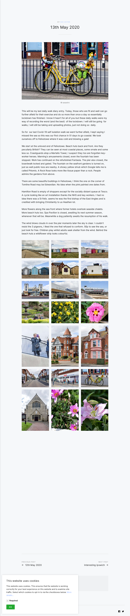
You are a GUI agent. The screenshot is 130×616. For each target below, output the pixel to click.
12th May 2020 (33, 565)
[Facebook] (119, 611)
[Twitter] (123, 611)
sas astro (65, 22)
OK (10, 607)
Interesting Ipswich (94, 565)
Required (13, 600)
